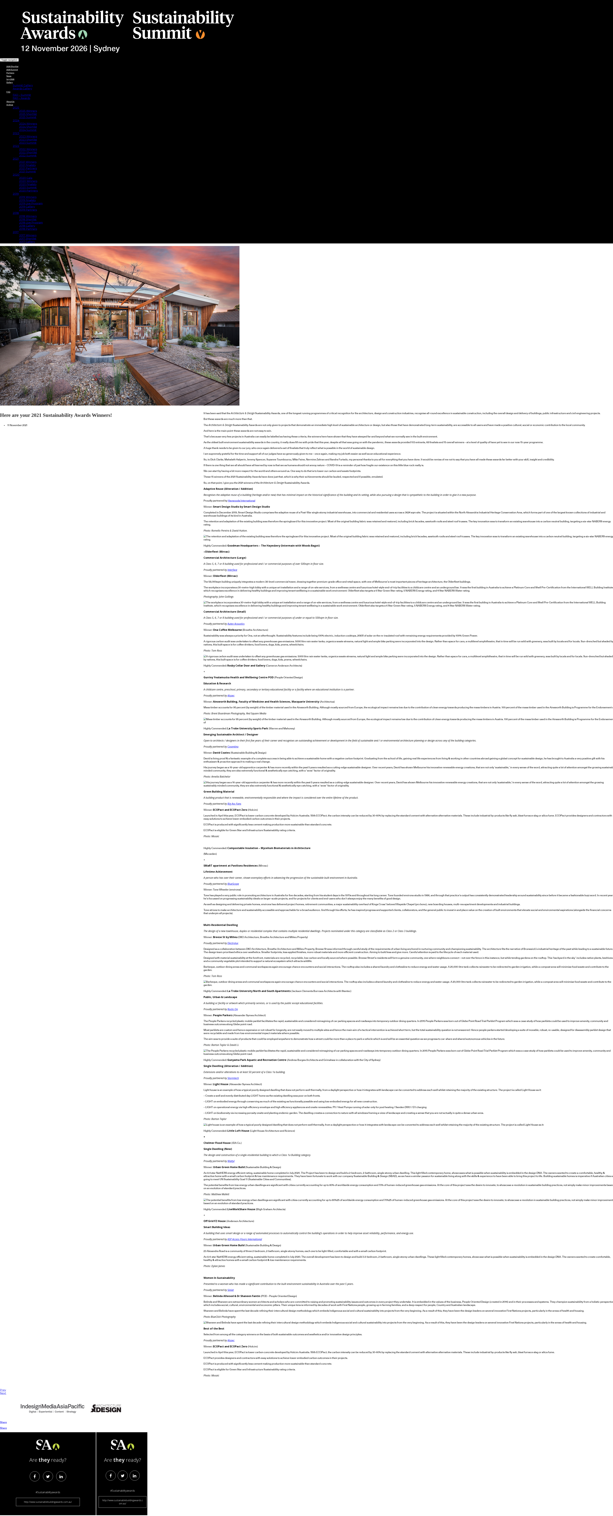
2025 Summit (27, 117)
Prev (3, 1390)
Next (3, 1393)
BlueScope (233, 884)
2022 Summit (28, 155)
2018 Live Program (31, 222)
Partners (10, 73)
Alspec (231, 695)
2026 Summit (12, 70)
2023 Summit (28, 142)
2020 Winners (28, 181)
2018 (16, 213)
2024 (16, 120)
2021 (16, 158)
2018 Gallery (27, 225)
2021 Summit (27, 171)
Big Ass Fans (234, 803)
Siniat (230, 1290)
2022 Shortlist (28, 152)
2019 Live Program (31, 203)
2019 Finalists (27, 200)
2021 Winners (27, 162)
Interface (232, 570)
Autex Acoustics (236, 624)
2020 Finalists (27, 184)
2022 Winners (28, 149)
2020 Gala (25, 177)
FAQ (8, 92)
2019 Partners (28, 209)
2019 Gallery (27, 206)
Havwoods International (241, 500)
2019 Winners (27, 197)
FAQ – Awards (21, 98)
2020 (16, 174)
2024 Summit (28, 130)
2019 (16, 193)
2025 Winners (28, 110)
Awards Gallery (22, 88)
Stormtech (233, 1078)
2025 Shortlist (28, 114)
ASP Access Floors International (244, 1239)
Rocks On (232, 1009)
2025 (16, 107)
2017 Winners (27, 235)
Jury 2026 (10, 79)
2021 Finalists (27, 165)
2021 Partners (28, 168)
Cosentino (232, 746)
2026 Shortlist (12, 66)
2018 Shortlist (28, 219)
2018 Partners (28, 229)
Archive (9, 105)
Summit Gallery (23, 85)
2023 (16, 133)
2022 (16, 146)
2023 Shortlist (28, 139)
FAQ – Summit (22, 95)
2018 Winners (28, 216)
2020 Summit (28, 187)
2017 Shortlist (27, 238)
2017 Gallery (27, 241)
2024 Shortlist (28, 126)
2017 (16, 232)
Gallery (9, 82)
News (8, 76)
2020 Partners (28, 190)
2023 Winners (28, 136)
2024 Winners (28, 123)
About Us (10, 102)
